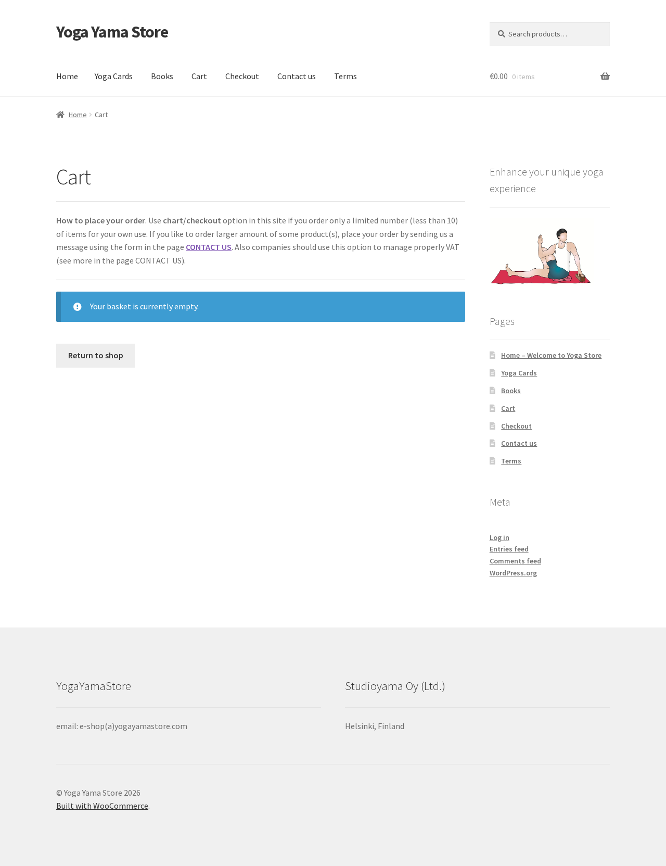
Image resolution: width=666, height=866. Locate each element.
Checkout (242, 76)
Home (67, 76)
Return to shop (95, 355)
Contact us (296, 76)
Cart (199, 76)
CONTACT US (209, 247)
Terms (345, 76)
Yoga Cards (114, 76)
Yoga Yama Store (112, 31)
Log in (499, 537)
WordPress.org (513, 573)
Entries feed (509, 549)
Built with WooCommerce (102, 805)
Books (162, 76)
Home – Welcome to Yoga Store (551, 355)
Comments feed (515, 561)
